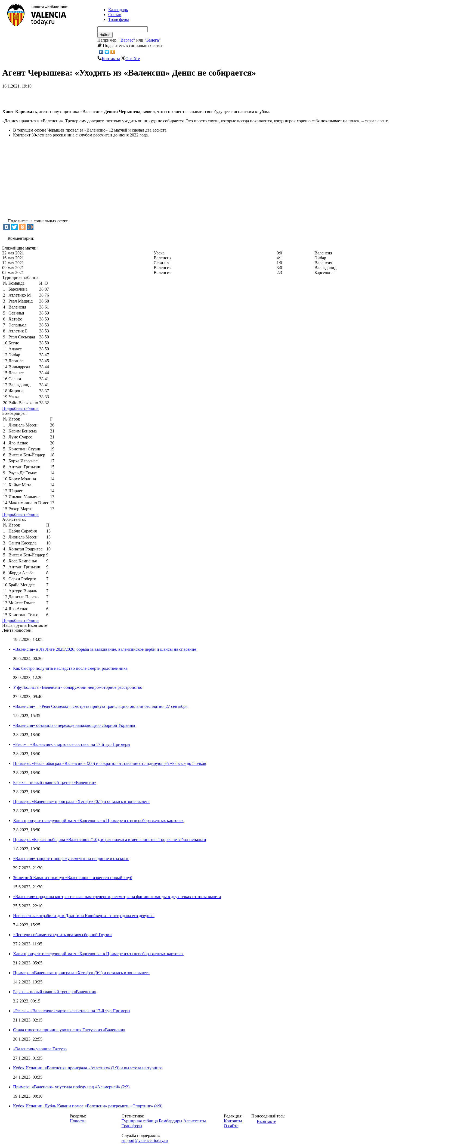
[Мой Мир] (30, 227)
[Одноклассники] (113, 51)
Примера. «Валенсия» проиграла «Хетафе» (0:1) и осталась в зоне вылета (81, 801)
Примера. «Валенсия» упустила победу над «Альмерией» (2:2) (71, 1087)
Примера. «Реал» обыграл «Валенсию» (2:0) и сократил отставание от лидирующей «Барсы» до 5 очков (109, 763)
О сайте (132, 58)
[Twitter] (107, 51)
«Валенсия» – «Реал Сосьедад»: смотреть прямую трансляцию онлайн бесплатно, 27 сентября (100, 706)
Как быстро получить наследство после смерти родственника (70, 668)
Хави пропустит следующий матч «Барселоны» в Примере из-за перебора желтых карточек (98, 820)
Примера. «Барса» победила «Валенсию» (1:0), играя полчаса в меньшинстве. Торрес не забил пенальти (109, 839)
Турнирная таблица (140, 1121)
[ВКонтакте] (101, 51)
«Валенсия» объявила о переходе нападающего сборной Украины (74, 725)
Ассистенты (194, 1121)
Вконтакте (266, 1121)
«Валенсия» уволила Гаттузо (40, 1049)
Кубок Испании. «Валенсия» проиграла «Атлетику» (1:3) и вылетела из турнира (88, 1068)
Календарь (118, 9)
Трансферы (118, 19)
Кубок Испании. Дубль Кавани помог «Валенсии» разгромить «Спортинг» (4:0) (87, 1106)
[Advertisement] (65, 97)
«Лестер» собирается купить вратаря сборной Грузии (62, 934)
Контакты (111, 58)
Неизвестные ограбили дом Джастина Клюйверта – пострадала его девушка (83, 915)
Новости (78, 1121)
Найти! (105, 35)
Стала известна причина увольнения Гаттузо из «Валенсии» (69, 1029)
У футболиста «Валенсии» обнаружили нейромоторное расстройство (77, 687)
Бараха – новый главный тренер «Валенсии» (54, 782)
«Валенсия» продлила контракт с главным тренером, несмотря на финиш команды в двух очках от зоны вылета (117, 896)
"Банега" (152, 40)
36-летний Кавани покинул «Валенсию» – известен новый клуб (72, 877)
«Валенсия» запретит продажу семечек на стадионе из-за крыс (71, 858)
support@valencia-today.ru (145, 1140)
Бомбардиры (170, 1121)
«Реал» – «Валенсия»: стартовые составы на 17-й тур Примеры (71, 744)
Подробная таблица (20, 408)
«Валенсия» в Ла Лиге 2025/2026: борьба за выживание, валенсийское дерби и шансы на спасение (104, 649)
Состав (114, 14)
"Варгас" (127, 40)
